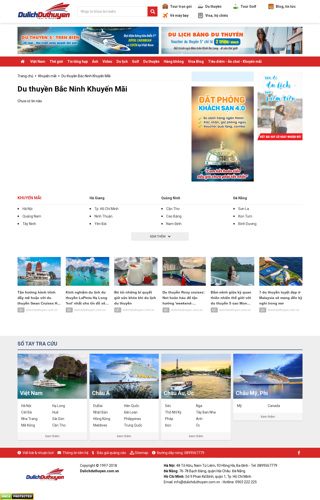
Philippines (132, 419)
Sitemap (141, 453)
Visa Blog (196, 62)
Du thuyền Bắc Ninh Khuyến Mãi (86, 76)
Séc (168, 406)
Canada (274, 406)
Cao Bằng (174, 216)
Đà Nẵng (240, 198)
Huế (55, 412)
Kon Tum (245, 216)
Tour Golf (248, 6)
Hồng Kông (101, 419)
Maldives (100, 425)
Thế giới (56, 62)
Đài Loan (131, 412)
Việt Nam (37, 62)
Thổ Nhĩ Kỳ (173, 412)
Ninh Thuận (103, 216)
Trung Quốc (133, 425)
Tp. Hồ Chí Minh (106, 209)
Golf (135, 62)
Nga (199, 406)
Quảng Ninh (170, 198)
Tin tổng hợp (77, 62)
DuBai (97, 406)
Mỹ (239, 406)
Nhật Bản (100, 412)
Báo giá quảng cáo (111, 453)
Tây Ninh (29, 224)
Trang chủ (25, 76)
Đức (168, 425)
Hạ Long (58, 406)
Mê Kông (28, 425)
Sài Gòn (58, 419)
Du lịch (122, 62)
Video (107, 62)
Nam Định (174, 224)
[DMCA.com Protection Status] (17, 496)
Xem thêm (52, 436)
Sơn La (243, 209)
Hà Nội (27, 209)
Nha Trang (29, 419)
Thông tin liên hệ (75, 453)
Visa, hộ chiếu (216, 16)
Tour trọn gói (181, 6)
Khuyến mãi (47, 76)
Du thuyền (213, 6)
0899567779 (194, 453)
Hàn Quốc (131, 406)
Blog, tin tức (286, 6)
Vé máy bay (179, 16)
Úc (198, 425)
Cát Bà (26, 412)
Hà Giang (97, 198)
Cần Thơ (173, 209)
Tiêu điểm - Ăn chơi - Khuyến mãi (235, 62)
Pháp (169, 419)
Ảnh (95, 62)
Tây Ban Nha (206, 412)
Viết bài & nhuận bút (38, 453)
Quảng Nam (31, 216)
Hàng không (174, 62)
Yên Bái (100, 224)
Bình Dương (247, 224)
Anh (199, 419)
